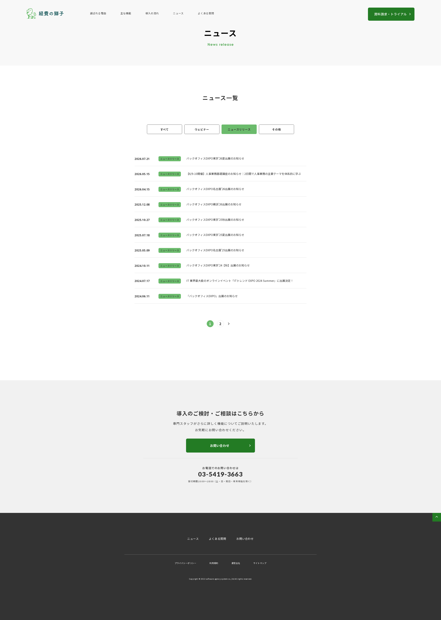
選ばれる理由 (98, 13)
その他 (276, 129)
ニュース (178, 13)
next (230, 323)
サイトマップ (259, 563)
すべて (164, 129)
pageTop (436, 517)
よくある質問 (206, 13)
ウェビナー (202, 129)
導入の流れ (152, 13)
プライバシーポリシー (185, 563)
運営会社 (236, 563)
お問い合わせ (245, 539)
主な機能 (125, 13)
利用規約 (213, 563)
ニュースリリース (239, 129)
